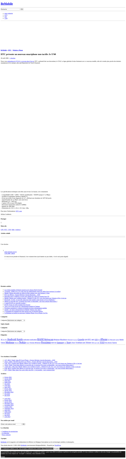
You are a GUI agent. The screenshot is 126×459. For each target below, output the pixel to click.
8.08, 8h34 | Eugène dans (39, 368)
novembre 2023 (9, 405)
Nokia (22, 342)
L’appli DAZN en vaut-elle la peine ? (15, 303)
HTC (9, 50)
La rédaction (5, 433)
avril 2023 (7, 417)
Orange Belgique (35, 343)
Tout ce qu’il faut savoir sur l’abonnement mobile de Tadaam (22, 306)
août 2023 (7, 410)
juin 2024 (7, 394)
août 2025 (7, 380)
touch (95, 342)
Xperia (114, 343)
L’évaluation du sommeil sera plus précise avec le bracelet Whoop (23, 311)
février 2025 (8, 389)
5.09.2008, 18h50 (9, 253)
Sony (69, 342)
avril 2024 (7, 398)
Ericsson (70, 339)
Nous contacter (6, 435)
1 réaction (12, 58)
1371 (5, 15)
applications (33, 339)
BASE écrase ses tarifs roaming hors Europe (17, 305)
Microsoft (112, 339)
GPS (2, 229)
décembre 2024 (8, 392)
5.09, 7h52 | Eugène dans (43, 363)
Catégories (4, 320)
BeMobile (7, 3)
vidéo (98, 342)
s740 (9, 229)
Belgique (57, 339)
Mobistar (10, 342)
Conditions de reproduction (10, 431)
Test (93, 342)
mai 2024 (7, 395)
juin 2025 (7, 384)
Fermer (3, 456)
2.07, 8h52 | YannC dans (29, 360)
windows (18, 229)
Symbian (79, 343)
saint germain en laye (10, 252)
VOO (102, 342)
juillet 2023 (7, 412)
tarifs (83, 343)
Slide (13, 229)
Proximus (46, 342)
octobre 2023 (8, 407)
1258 (5, 18)
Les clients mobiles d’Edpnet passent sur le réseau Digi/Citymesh (23, 290)
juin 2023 (7, 413)
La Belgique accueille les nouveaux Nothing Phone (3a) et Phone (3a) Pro (26, 313)
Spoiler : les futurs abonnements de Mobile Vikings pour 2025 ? (23, 310)
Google (81, 339)
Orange (27, 342)
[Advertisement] (63, 35)
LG (109, 339)
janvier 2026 (8, 379)
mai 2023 (7, 415)
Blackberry (64, 339)
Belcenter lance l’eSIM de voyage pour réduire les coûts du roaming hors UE (26, 296)
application (26, 339)
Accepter (56, 448)
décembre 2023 (8, 403)
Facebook (75, 339)
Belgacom (48, 339)
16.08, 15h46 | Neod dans (39, 365)
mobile (117, 339)
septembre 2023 (9, 408)
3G (2, 339)
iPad (99, 339)
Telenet (88, 342)
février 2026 (8, 377)
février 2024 (8, 400)
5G (6, 339)
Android (11, 339)
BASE (40, 339)
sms (65, 342)
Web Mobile (108, 342)
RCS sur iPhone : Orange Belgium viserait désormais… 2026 (22, 295)
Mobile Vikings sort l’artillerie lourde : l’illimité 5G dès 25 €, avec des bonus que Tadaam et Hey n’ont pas (35, 298)
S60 (55, 342)
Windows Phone (18, 50)
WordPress (58, 445)
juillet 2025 (7, 382)
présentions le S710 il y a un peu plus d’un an (20, 61)
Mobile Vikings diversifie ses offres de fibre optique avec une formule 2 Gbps (27, 293)
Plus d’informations (47, 448)
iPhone (103, 339)
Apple (20, 339)
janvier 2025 (8, 390)
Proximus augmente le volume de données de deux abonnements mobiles (25, 308)
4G (4, 339)
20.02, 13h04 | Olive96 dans (30, 362)
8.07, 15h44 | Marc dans (29, 370)
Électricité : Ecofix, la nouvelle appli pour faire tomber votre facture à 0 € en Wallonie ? (29, 300)
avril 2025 (7, 385)
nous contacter (8, 13)
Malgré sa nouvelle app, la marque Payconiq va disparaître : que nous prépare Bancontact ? (30, 301)
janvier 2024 (8, 402)
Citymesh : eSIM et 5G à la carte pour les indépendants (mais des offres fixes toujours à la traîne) (32, 291)
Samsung (60, 342)
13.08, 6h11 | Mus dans (42, 367)
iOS (96, 339)
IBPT (93, 339)
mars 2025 (7, 387)
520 (5, 16)
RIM (52, 342)
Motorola (17, 342)
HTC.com (19, 211)
